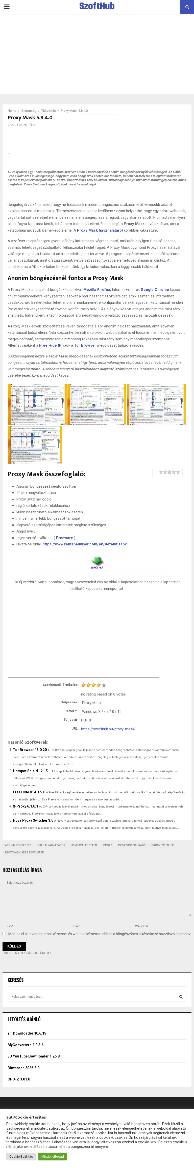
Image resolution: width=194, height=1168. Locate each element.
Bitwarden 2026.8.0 (23, 1068)
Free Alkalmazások (51, 845)
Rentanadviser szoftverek (24, 852)
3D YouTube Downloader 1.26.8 (34, 1056)
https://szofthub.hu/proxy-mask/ (108, 729)
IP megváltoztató (84, 845)
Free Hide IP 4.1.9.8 (29, 792)
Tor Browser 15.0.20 (30, 750)
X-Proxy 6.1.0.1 (25, 806)
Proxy (107, 845)
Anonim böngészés (18, 845)
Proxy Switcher (163, 845)
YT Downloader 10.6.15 (27, 1033)
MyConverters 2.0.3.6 (25, 1045)
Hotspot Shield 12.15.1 (32, 771)
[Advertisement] (97, 54)
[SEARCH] (181, 997)
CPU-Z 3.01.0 (19, 1079)
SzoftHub (97, 7)
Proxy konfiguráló (131, 845)
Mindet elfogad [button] (52, 1156)
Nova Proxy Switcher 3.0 (33, 820)
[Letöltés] (97, 561)
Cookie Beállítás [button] (21, 1156)
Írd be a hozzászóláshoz (27, 953)
